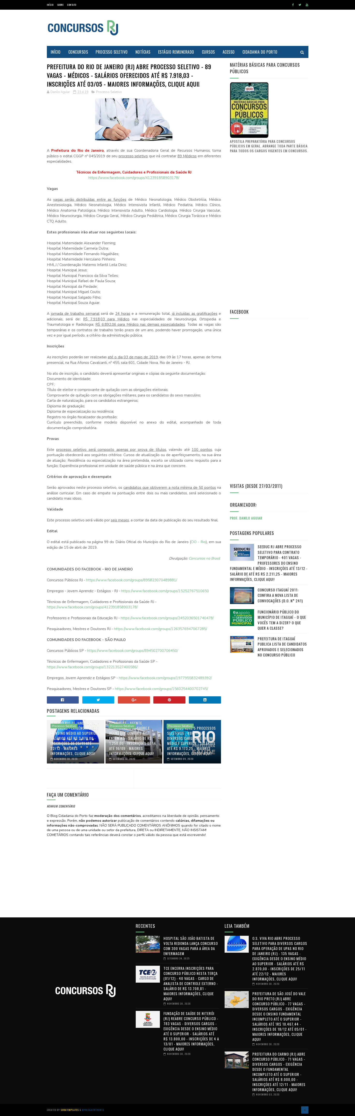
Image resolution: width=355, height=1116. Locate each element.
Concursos (78, 52)
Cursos (208, 52)
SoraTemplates (70, 1110)
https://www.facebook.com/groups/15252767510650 (165, 591)
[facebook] (293, 5)
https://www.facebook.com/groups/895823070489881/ (131, 580)
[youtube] (307, 5)
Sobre (60, 5)
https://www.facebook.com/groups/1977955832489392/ (165, 678)
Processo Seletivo (112, 52)
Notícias (142, 52)
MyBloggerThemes (93, 1110)
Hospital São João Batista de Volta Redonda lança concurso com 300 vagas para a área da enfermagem (190, 946)
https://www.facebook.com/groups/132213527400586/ (92, 667)
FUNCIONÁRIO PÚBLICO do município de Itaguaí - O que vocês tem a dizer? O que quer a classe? (282, 620)
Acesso (229, 52)
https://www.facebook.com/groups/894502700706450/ (132, 650)
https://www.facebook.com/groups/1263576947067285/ (160, 628)
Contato (71, 5)
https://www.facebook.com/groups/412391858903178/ (133, 177)
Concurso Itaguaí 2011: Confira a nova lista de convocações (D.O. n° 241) (280, 595)
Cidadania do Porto (259, 52)
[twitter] (300, 5)
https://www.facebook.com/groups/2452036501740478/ (167, 618)
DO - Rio (198, 542)
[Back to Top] (304, 1110)
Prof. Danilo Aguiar (246, 517)
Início (50, 5)
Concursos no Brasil (204, 558)
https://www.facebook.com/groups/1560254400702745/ (161, 688)
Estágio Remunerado (176, 52)
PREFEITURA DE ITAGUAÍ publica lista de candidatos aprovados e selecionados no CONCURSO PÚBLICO (282, 647)
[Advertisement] (220, 28)
